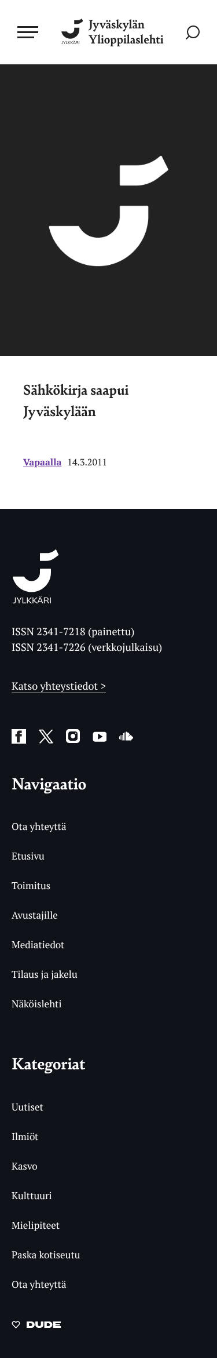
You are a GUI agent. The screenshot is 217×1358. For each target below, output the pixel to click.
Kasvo (25, 1166)
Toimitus (31, 885)
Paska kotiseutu (46, 1254)
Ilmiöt (25, 1136)
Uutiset (27, 1106)
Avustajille (35, 915)
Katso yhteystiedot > (59, 686)
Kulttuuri (32, 1195)
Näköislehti (37, 1003)
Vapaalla (42, 462)
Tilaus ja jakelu (45, 974)
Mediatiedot (38, 944)
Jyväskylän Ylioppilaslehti (126, 32)
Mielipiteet (36, 1225)
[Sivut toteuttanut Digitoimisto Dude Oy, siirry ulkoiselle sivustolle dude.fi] (36, 1327)
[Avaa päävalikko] (27, 32)
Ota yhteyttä (39, 826)
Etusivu (28, 855)
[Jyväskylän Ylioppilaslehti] (36, 600)
